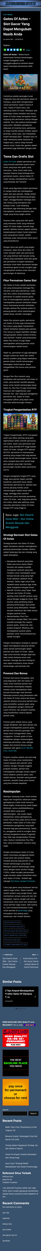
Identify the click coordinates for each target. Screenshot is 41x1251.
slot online (7, 1230)
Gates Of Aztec (9, 162)
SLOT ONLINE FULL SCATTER (15, 935)
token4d (6, 1218)
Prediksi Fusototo (10, 1182)
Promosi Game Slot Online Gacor (15, 931)
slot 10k (6, 1213)
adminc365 (9, 39)
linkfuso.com (8, 1176)
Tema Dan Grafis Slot (12, 940)
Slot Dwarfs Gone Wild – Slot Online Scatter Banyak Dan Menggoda (10, 961)
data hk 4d (7, 1179)
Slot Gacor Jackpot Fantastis (23, 881)
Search (5, 1110)
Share (28, 50)
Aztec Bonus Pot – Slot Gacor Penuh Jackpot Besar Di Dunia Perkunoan (30, 961)
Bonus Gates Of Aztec (12, 922)
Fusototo (18, 1188)
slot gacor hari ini (10, 1235)
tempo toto (7, 1224)
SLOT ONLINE (7, 14)
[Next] (35, 996)
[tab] (16, 1008)
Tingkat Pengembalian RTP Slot (15, 944)
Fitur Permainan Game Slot (13, 926)
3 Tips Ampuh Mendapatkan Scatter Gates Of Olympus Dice (19, 993)
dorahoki (6, 1241)
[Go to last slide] (6, 996)
